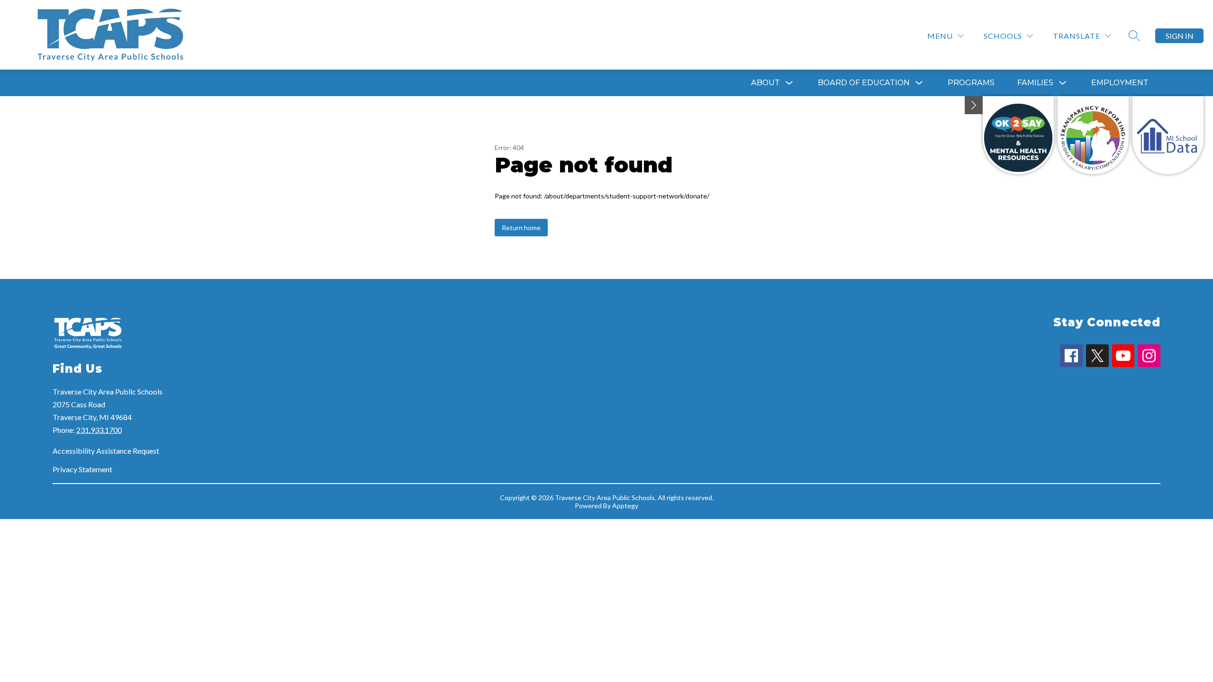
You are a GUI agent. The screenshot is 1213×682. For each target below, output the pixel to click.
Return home (521, 228)
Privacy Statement (82, 469)
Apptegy (625, 506)
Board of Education (864, 82)
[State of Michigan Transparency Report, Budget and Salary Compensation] (1093, 135)
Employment (1120, 82)
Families (1035, 82)
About (765, 82)
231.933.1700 (99, 429)
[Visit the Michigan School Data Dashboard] (1168, 135)
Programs (971, 82)
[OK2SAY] (1018, 135)
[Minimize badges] (974, 105)
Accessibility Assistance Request (106, 450)
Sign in (1180, 35)
